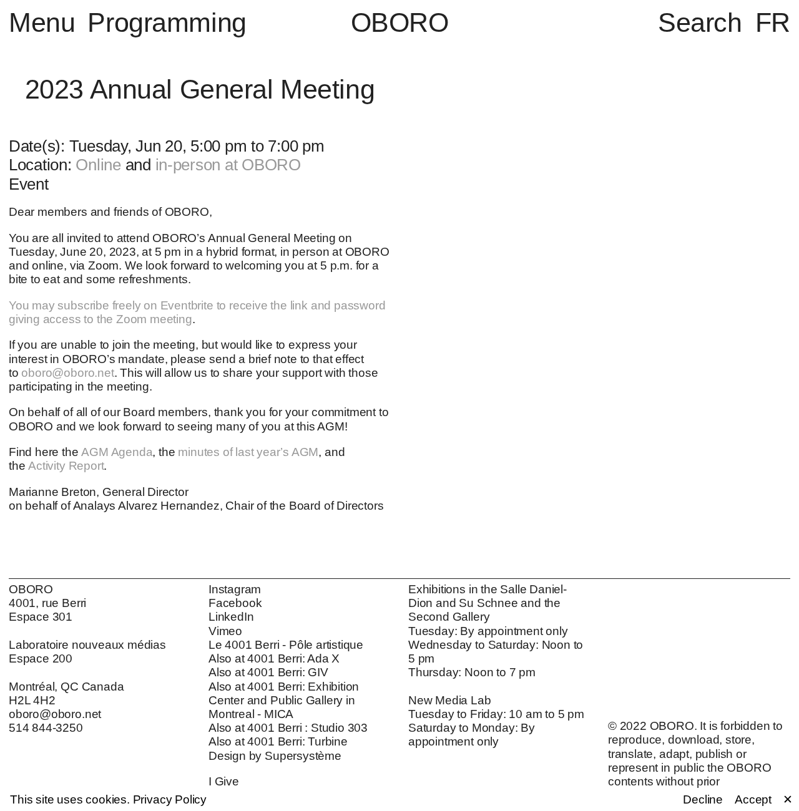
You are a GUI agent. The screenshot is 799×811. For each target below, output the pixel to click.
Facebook (235, 602)
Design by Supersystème (274, 755)
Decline (703, 799)
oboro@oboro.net (67, 372)
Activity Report (66, 465)
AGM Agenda (116, 452)
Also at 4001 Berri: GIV (268, 672)
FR (772, 22)
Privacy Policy (170, 799)
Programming (166, 22)
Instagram (234, 589)
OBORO (400, 23)
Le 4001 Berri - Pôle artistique (285, 644)
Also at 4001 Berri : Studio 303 (288, 727)
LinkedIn (230, 616)
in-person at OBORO (228, 164)
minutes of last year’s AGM (248, 452)
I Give (223, 781)
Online (98, 164)
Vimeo (225, 631)
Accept (753, 799)
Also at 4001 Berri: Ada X (274, 658)
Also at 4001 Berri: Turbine (278, 741)
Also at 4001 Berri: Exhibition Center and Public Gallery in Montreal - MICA (283, 700)
